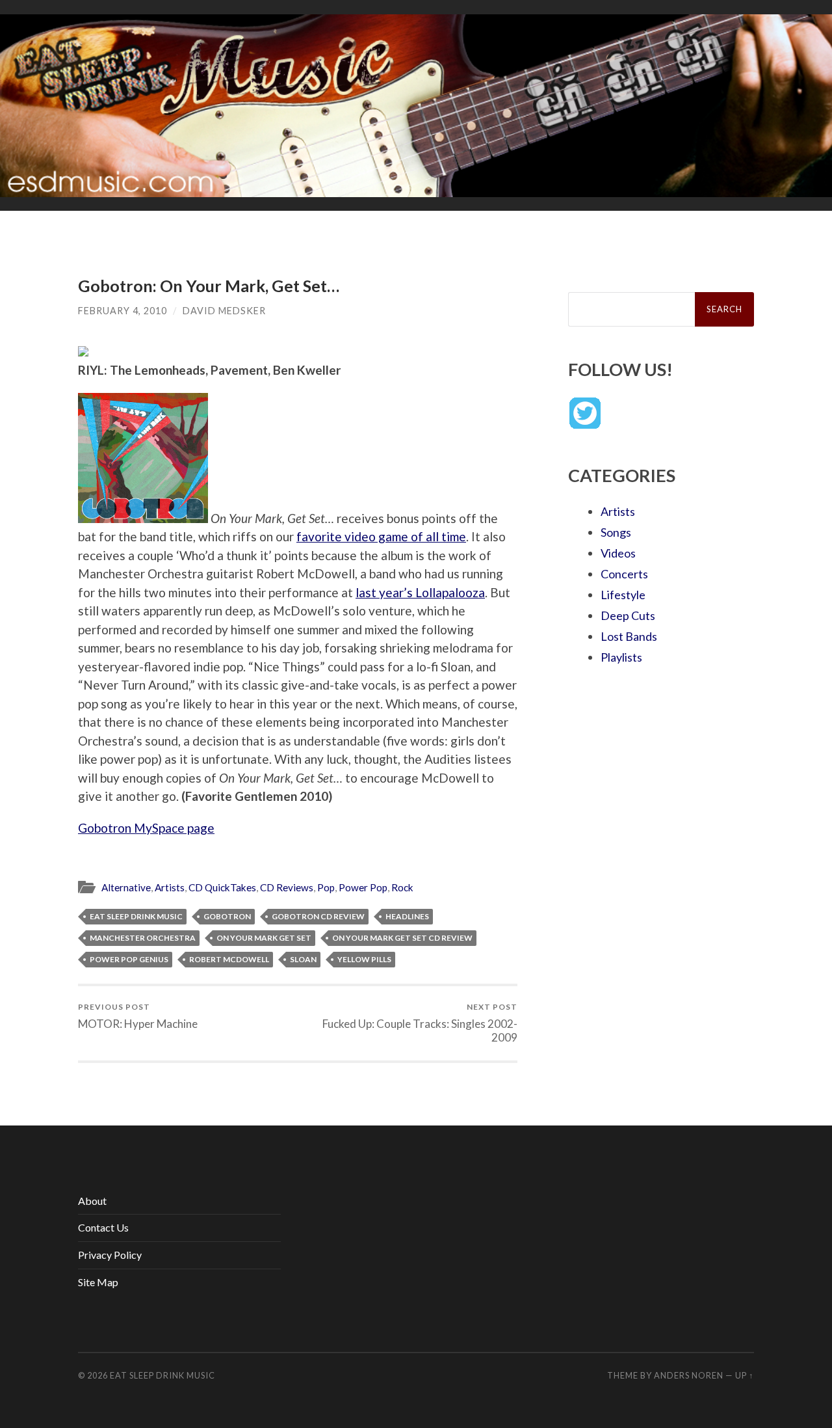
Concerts (624, 574)
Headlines (407, 916)
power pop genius (129, 959)
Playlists (621, 657)
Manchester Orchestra (143, 938)
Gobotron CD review (318, 916)
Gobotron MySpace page (146, 827)
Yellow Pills (364, 959)
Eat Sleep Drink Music (136, 916)
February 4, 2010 (122, 310)
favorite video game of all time (381, 536)
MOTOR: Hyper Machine (138, 1016)
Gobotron (227, 916)
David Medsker (224, 310)
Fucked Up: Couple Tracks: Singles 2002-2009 (419, 1023)
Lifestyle (623, 594)
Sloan (303, 959)
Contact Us (103, 1227)
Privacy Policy (110, 1254)
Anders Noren (688, 1375)
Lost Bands (629, 636)
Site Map (98, 1282)
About (92, 1200)
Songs (616, 532)
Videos (618, 553)
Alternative (126, 887)
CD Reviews (286, 887)
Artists (170, 887)
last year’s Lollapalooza (420, 592)
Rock (402, 887)
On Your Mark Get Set (263, 938)
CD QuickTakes (222, 887)
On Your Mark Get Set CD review (402, 938)
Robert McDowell (229, 959)
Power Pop (363, 887)
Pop (326, 887)
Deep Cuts (628, 615)
